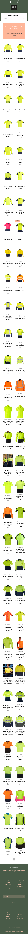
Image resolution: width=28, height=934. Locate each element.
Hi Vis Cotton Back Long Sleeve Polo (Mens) (20, 576)
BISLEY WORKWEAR (8, 419)
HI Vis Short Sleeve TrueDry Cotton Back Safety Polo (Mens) (8, 576)
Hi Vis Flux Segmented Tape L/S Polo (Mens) (8, 371)
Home (8, 878)
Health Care (20, 909)
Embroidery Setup (20, 918)
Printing (8, 882)
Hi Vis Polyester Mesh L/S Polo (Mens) (20, 447)
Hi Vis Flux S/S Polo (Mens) (20, 162)
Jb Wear (12, 33)
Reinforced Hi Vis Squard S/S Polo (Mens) (20, 135)
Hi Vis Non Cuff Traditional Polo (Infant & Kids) (20, 758)
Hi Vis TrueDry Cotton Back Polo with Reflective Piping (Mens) (8, 628)
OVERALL (17, 28)
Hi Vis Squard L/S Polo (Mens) (8, 162)
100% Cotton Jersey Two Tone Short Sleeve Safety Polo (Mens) (8, 682)
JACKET (11, 26)
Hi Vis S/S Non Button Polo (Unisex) (20, 782)
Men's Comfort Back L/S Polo (7, 85)
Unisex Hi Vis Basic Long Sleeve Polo (8, 59)
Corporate (8, 916)
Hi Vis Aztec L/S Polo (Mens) (8, 213)
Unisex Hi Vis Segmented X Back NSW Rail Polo (8, 397)
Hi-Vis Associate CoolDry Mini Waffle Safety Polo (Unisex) (20, 551)
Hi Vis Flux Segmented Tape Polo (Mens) (20, 345)
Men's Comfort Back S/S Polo (20, 59)
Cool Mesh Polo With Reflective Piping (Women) (20, 423)
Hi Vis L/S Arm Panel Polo (20, 829)
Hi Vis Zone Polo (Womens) (20, 238)
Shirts (8, 912)
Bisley (14, 35)
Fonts (8, 886)
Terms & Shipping (20, 886)
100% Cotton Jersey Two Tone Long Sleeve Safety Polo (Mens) (20, 682)
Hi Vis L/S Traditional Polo (20, 853)
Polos (8, 910)
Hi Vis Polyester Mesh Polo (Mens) (8, 447)
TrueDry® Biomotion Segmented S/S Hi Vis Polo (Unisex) (8, 707)
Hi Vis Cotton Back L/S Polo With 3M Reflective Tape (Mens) (8, 733)
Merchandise (19, 916)
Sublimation (20, 912)
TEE (10, 25)
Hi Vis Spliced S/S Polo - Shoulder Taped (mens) (8, 318)
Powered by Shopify (19, 931)
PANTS (10, 28)
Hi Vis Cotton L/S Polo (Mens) (20, 264)
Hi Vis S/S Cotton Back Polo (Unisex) (8, 782)
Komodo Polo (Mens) (20, 109)
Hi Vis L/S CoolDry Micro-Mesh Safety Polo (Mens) (20, 472)
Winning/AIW (8, 495)
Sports (20, 910)
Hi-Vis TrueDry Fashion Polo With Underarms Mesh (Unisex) (20, 524)
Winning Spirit (18, 33)
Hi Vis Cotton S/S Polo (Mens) (8, 264)
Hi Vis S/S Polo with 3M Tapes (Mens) (20, 707)
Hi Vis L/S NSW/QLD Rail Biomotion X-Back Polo (20, 396)
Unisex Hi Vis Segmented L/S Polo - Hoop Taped (20, 291)
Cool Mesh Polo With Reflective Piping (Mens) (8, 423)
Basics (8, 909)
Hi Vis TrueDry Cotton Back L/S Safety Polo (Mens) (20, 602)
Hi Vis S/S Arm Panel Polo (8, 829)
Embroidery (8, 880)
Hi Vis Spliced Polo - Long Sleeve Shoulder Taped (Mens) (8, 345)
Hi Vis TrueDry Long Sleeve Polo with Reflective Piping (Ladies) (20, 655)
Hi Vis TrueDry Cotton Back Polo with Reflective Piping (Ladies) (20, 628)
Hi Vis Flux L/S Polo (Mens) (8, 187)
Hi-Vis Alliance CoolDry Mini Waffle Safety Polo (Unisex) (7, 551)
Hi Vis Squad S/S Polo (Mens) (8, 135)
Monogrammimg (8, 884)
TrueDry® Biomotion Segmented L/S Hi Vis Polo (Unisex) (20, 733)
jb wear (8, 754)
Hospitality (8, 920)
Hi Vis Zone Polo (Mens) (20, 213)
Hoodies (8, 914)
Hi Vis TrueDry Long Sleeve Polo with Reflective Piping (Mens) (7, 655)
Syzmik (8, 33)
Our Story (8, 888)
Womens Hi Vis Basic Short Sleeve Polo (8, 238)
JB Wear (20, 393)
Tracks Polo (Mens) (7, 109)
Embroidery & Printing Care (20, 880)
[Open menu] (3, 2)
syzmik (7, 82)
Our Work (8, 889)
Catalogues (20, 878)
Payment (20, 884)
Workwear (8, 918)
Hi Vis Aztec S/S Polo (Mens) (20, 187)
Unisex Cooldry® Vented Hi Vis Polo (8, 498)
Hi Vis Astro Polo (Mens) (20, 85)
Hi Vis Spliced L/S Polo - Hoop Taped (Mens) (20, 317)
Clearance (20, 920)
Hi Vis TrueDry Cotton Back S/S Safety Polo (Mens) (8, 602)
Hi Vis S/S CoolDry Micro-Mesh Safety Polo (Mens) (8, 472)
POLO (7, 25)
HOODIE (16, 26)
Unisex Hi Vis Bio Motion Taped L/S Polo (20, 371)
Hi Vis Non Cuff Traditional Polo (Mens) (8, 758)
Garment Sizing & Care (20, 888)
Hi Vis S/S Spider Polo (8, 853)
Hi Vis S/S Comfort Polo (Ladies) (8, 806)
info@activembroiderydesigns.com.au (14, 927)
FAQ (20, 882)
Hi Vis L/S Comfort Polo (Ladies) (20, 806)
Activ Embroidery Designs (10, 931)
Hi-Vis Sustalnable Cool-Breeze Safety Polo (20, 498)
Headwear (20, 914)
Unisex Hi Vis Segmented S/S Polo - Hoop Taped (8, 291)
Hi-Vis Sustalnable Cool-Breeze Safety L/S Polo (7, 524)
